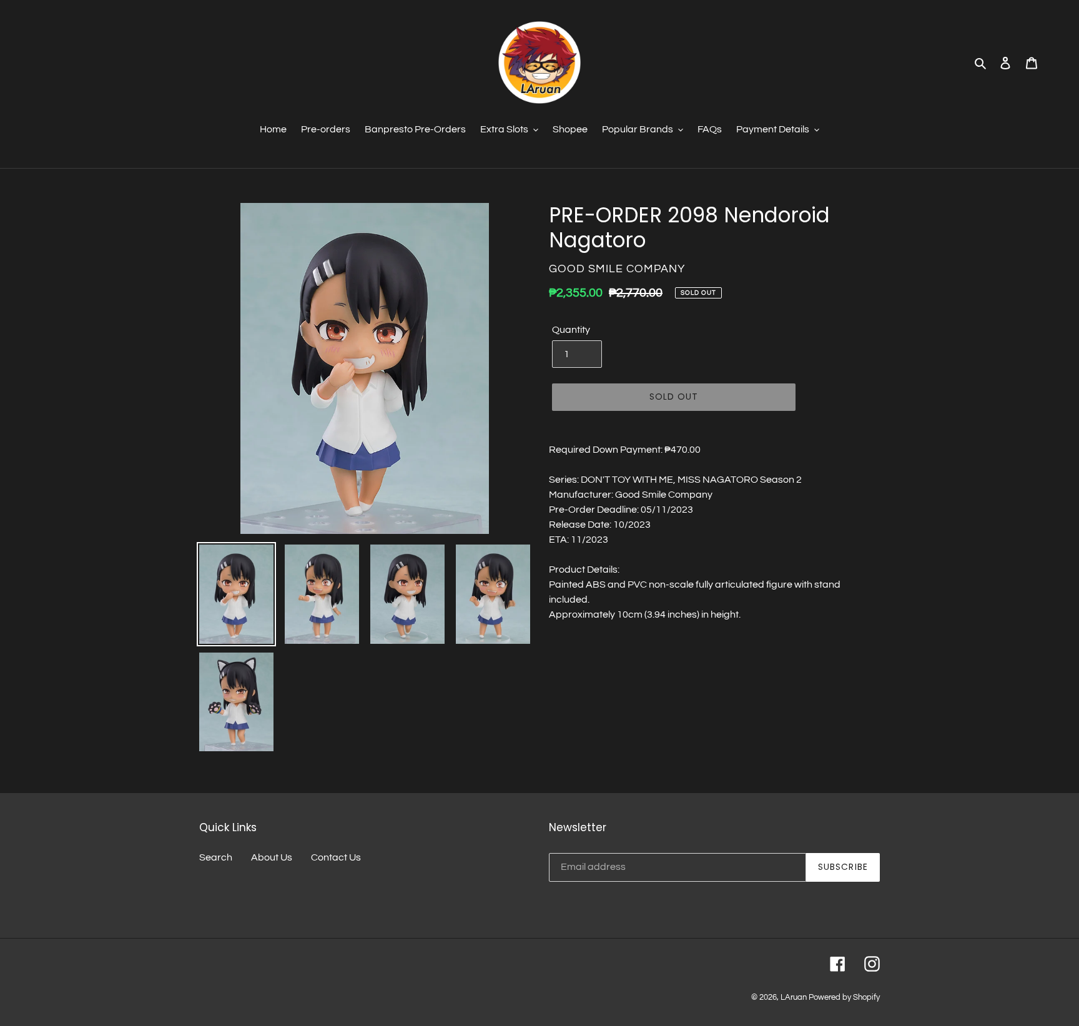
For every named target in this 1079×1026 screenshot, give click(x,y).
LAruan (794, 997)
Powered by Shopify (844, 997)
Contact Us (336, 857)
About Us (271, 857)
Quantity (571, 330)
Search (215, 857)
